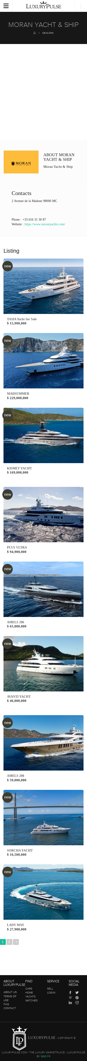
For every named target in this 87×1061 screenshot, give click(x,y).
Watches (31, 1000)
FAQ (6, 1004)
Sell (50, 988)
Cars (28, 988)
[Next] (16, 942)
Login (51, 992)
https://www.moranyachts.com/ (45, 224)
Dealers (48, 33)
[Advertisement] (43, 94)
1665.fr (45, 1056)
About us (10, 992)
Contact (9, 1008)
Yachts (30, 996)
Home (29, 992)
